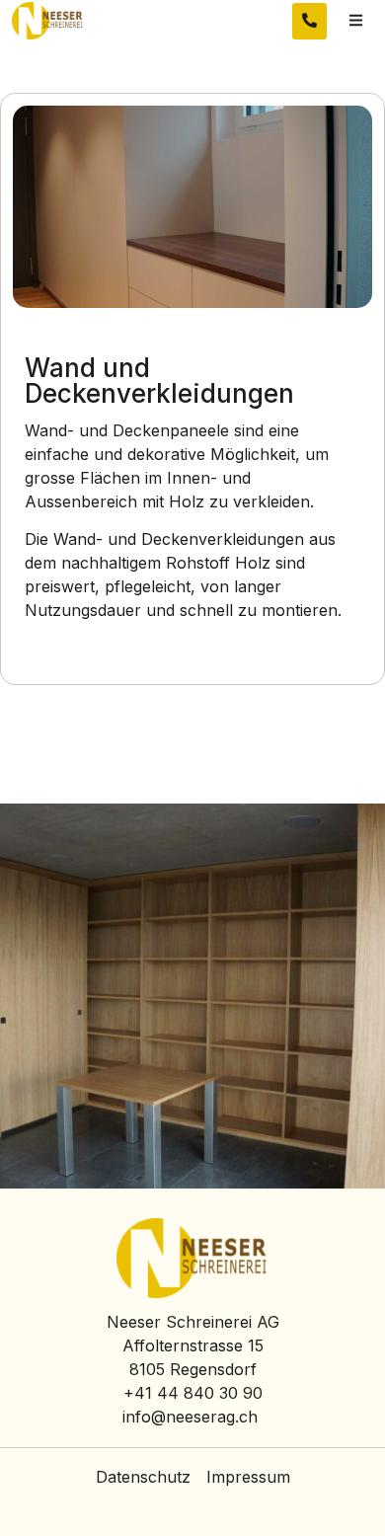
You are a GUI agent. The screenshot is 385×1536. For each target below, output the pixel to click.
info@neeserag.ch (190, 1416)
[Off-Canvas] (356, 21)
